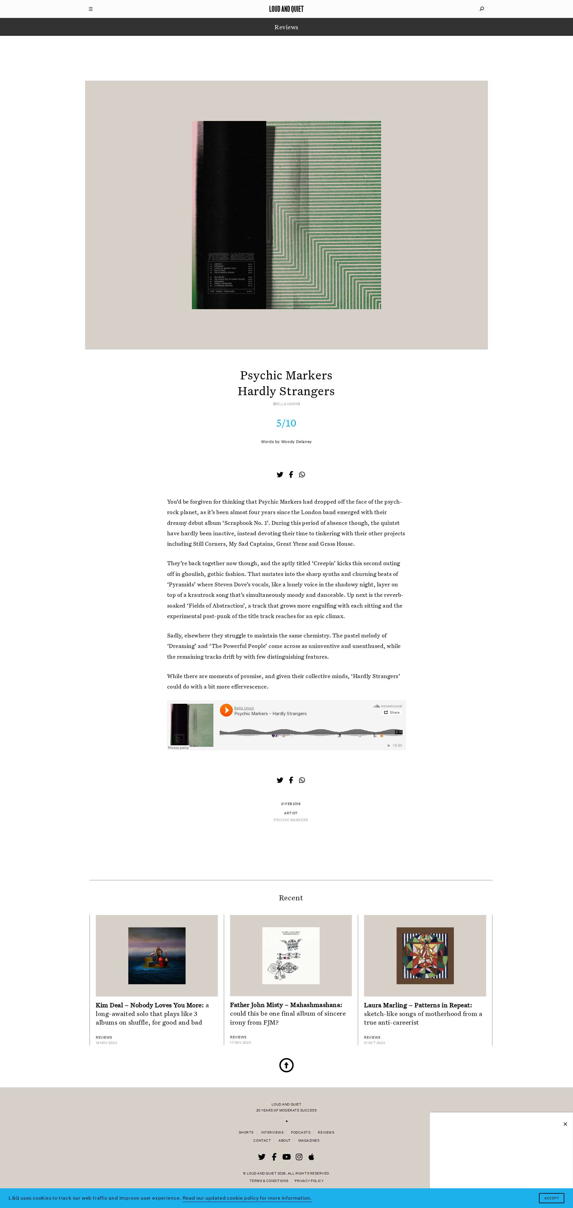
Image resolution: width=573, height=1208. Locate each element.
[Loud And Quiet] (286, 9)
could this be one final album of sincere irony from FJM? (288, 1013)
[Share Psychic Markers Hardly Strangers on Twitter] (280, 475)
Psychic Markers (291, 820)
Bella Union (286, 404)
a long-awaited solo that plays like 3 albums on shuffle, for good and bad (152, 1013)
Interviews (272, 1132)
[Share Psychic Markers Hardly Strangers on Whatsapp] (302, 474)
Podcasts (300, 1132)
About (284, 1140)
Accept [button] (551, 1198)
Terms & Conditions (268, 1181)
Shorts (246, 1132)
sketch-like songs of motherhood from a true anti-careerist (423, 1013)
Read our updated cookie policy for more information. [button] (247, 1198)
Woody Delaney (296, 441)
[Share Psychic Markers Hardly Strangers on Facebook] (291, 475)
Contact (262, 1140)
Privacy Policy (309, 1181)
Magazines (309, 1140)
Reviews (326, 1132)
